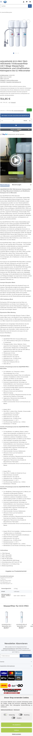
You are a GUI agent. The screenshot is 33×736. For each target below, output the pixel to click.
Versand (13, 102)
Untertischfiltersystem (12, 80)
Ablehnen (16, 730)
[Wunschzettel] (26, 1)
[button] (23, 1)
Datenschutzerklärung (9, 648)
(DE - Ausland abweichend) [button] (18, 110)
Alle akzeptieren (16, 724)
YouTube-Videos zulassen (16, 178)
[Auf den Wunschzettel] (28, 21)
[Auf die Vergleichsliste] (24, 21)
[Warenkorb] (30, 1)
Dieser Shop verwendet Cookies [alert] (16, 698)
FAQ (30, 110)
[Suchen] (30, 6)
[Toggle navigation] (1, 1)
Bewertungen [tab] (16, 184)
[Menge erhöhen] (30, 120)
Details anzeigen (16, 734)
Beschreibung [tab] (5, 184)
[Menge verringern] (2, 120)
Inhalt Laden (16, 173)
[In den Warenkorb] (1, 17)
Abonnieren (26, 656)
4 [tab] (18, 53)
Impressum (17, 709)
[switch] (5, 715)
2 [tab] (15, 53)
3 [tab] (16, 53)
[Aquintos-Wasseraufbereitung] (5, 2)
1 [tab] (13, 53)
